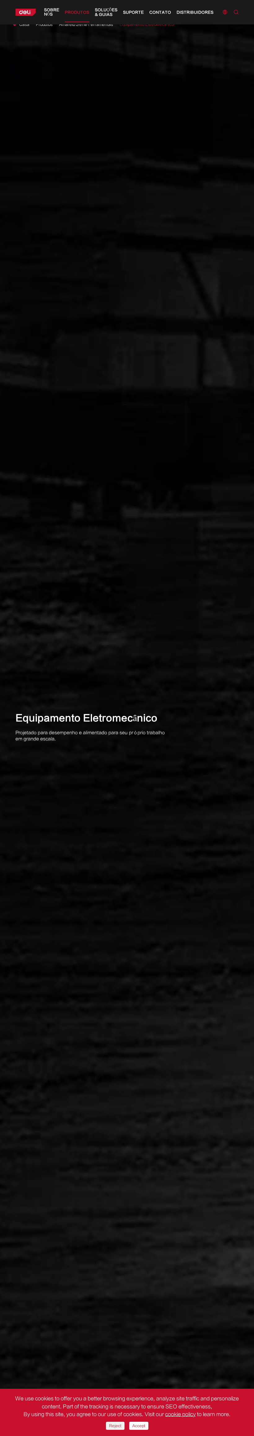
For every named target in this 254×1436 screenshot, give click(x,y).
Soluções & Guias (106, 12)
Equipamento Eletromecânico (147, 24)
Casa (24, 24)
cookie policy (180, 1414)
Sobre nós (51, 12)
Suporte (133, 12)
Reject (115, 1426)
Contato (160, 12)
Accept (138, 1426)
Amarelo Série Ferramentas (86, 24)
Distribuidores (195, 12)
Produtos (77, 12)
